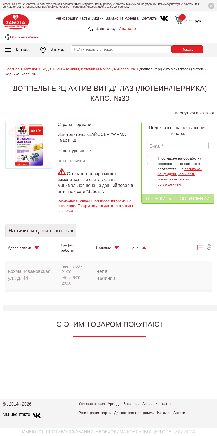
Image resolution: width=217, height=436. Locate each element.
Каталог (23, 50)
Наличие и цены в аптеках (40, 231)
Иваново (127, 28)
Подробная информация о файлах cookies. (100, 6)
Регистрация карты (73, 18)
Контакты (149, 18)
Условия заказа (92, 404)
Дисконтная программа (134, 413)
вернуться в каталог (194, 113)
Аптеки (58, 50)
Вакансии (114, 18)
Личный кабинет (26, 37)
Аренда (131, 18)
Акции (97, 18)
